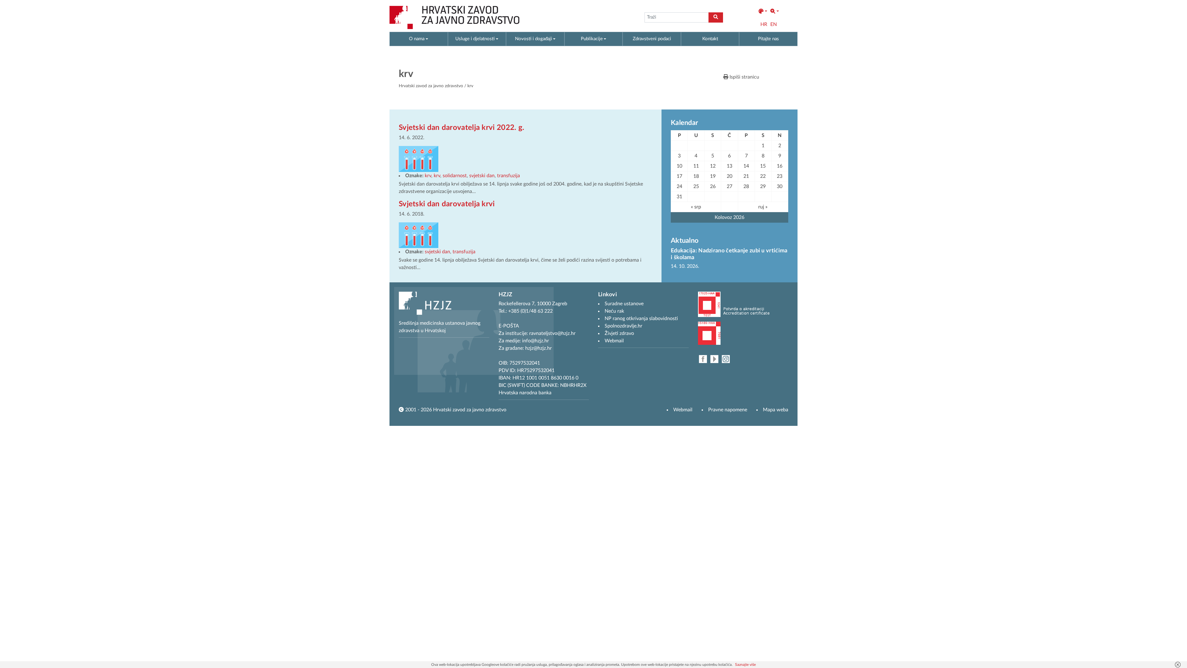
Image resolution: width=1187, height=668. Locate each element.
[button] (763, 11)
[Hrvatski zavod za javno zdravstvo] (454, 17)
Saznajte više (745, 664)
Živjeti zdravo (619, 333)
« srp (696, 206)
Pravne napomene (727, 409)
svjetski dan (482, 175)
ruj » (763, 206)
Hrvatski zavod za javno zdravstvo (431, 86)
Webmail (682, 409)
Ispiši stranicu (743, 77)
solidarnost (455, 175)
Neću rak (614, 311)
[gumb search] (715, 17)
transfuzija (508, 175)
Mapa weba (775, 409)
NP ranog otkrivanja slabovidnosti (641, 318)
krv (428, 175)
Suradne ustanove (624, 303)
